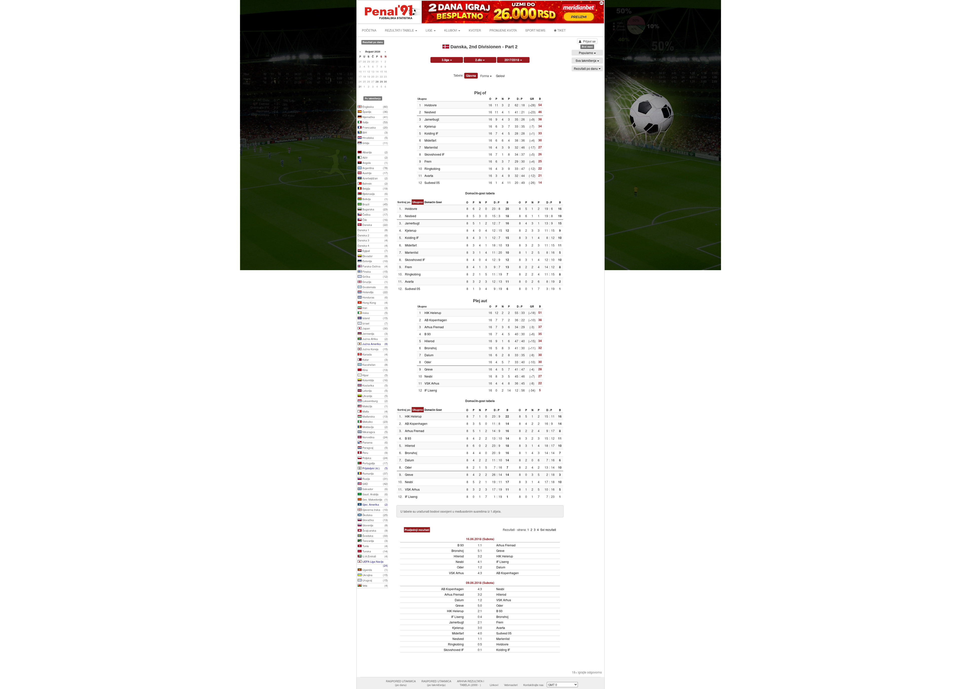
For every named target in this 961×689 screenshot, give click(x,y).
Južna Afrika (375, 339)
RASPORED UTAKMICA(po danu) (401, 683)
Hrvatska (375, 138)
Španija (375, 112)
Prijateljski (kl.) (375, 468)
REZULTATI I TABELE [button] (400, 30)
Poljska (375, 458)
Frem (427, 161)
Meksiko (375, 422)
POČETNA (369, 30)
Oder (427, 362)
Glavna (471, 75)
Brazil (375, 204)
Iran (375, 308)
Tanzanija (375, 541)
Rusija (375, 479)
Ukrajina (375, 575)
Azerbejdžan (375, 178)
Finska (375, 271)
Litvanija (375, 396)
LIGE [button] (429, 30)
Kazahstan (375, 365)
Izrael (375, 323)
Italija (375, 122)
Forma (485, 76)
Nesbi (428, 376)
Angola (375, 163)
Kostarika (375, 385)
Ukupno (417, 202)
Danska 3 (372, 240)
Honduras (375, 297)
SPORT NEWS (535, 30)
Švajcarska (375, 530)
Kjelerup (430, 126)
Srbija (375, 143)
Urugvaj (375, 580)
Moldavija (375, 427)
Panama (375, 442)
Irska (375, 313)
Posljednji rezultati (417, 530)
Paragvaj (375, 448)
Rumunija (375, 473)
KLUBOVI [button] (451, 30)
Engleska (375, 107)
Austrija (375, 173)
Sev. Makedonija (375, 499)
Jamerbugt (431, 119)
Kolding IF (431, 133)
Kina (375, 370)
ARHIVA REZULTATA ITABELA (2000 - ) (470, 683)
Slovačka (375, 520)
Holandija (375, 292)
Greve (428, 369)
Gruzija (375, 282)
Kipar (375, 375)
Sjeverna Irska (375, 510)
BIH (375, 132)
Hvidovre (430, 105)
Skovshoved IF (434, 154)
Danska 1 (372, 230)
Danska (375, 225)
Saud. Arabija (375, 494)
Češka (375, 214)
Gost (439, 202)
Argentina (375, 168)
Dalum (428, 355)
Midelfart (430, 140)
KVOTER (475, 30)
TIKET (561, 30)
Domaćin (429, 202)
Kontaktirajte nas (533, 685)
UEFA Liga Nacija (375, 561)
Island (375, 318)
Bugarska (375, 209)
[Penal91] (389, 11)
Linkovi (494, 685)
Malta (375, 411)
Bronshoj (430, 348)
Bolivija (375, 199)
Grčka (375, 276)
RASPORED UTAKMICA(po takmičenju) (436, 683)
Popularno (586, 53)
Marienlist (431, 147)
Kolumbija (375, 380)
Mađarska (375, 416)
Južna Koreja (375, 349)
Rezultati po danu (586, 68)
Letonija (375, 391)
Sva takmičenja (586, 60)
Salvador (375, 489)
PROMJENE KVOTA (503, 30)
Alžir (375, 157)
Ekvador (375, 256)
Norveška (375, 437)
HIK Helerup (432, 312)
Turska (375, 551)
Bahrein (375, 183)
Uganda (375, 570)
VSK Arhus (431, 383)
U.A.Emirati (375, 556)
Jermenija (375, 333)
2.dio (479, 60)
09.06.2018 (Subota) (480, 582)
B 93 (427, 334)
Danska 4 (372, 245)
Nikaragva (375, 432)
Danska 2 (372, 235)
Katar (375, 360)
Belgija (375, 188)
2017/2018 (512, 60)
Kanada (375, 354)
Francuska (375, 127)
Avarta (428, 175)
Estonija (375, 261)
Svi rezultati (548, 529)
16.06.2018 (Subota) (480, 539)
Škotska (375, 515)
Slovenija (375, 525)
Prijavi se (589, 41)
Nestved (430, 112)
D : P (520, 99)
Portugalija (375, 463)
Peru (375, 453)
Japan (375, 328)
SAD (375, 484)
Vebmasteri (511, 685)
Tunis (375, 546)
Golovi (500, 76)
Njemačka (375, 117)
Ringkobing (432, 168)
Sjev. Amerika (375, 504)
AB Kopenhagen (435, 320)
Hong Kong (375, 302)
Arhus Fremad (434, 327)
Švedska (375, 536)
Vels (375, 585)
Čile (375, 220)
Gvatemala (375, 287)
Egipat (375, 251)
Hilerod (429, 341)
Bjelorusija (375, 194)
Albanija (375, 152)
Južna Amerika (375, 344)
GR (532, 99)
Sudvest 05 (432, 182)
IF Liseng (430, 390)
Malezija (375, 406)
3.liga (446, 60)
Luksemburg (375, 401)
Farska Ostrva (375, 266)
